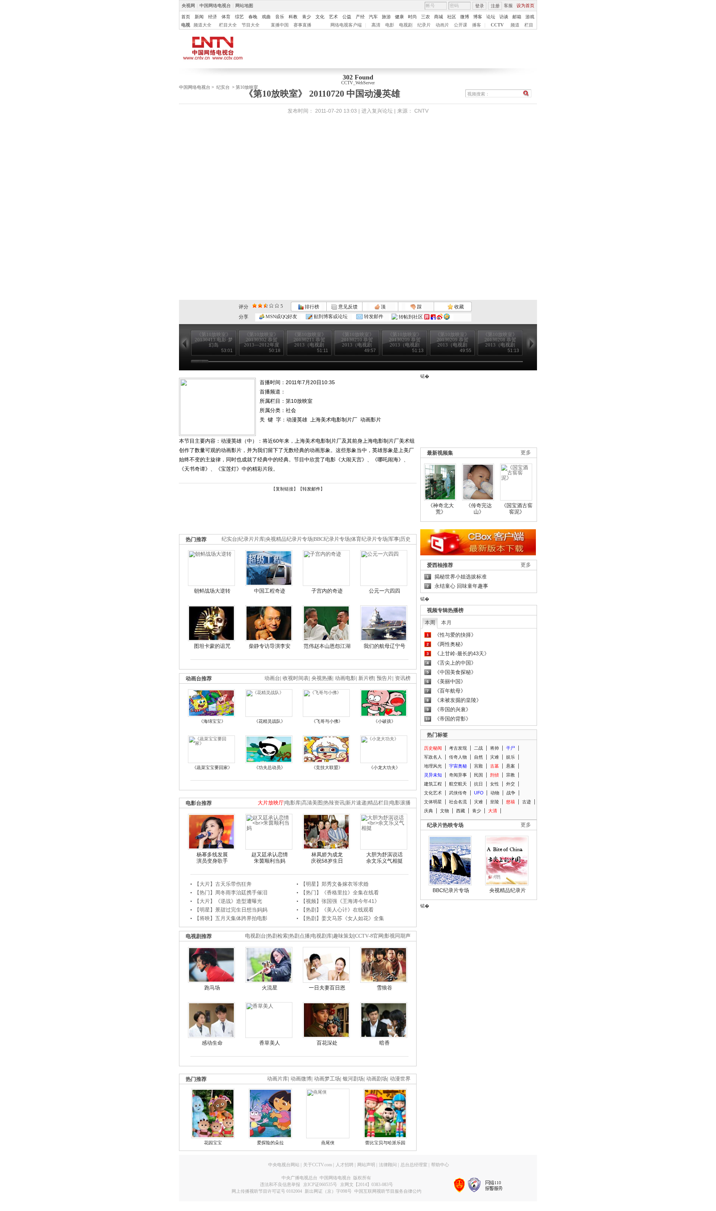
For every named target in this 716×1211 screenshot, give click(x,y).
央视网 (188, 5)
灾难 (494, 757)
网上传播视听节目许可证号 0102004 (267, 1191)
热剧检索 (277, 936)
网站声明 (366, 1164)
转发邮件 (373, 316)
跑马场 (212, 988)
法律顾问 (388, 1164)
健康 (399, 16)
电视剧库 (321, 936)
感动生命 (212, 1043)
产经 (360, 16)
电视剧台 (255, 936)
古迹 (526, 801)
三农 (425, 16)
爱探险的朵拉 (270, 1142)
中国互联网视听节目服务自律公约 (387, 1191)
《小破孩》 (384, 721)
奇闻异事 (458, 775)
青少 (306, 16)
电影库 (293, 803)
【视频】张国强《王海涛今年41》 (340, 901)
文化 (319, 16)
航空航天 (458, 784)
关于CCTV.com (317, 1164)
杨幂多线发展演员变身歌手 (212, 857)
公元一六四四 (384, 591)
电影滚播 (400, 803)
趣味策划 (343, 936)
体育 (226, 16)
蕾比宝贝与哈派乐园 (385, 1142)
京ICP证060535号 (320, 1184)
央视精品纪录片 (507, 890)
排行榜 (311, 307)
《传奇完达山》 (479, 508)
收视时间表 (296, 678)
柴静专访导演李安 (270, 646)
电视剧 (405, 25)
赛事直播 (302, 25)
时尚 (412, 16)
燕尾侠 (328, 1142)
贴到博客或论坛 (330, 316)
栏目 (528, 25)
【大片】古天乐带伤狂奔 (223, 884)
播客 (476, 25)
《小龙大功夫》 (384, 767)
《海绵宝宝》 (212, 721)
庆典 (428, 810)
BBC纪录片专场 (332, 539)
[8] (271, 306)
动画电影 (345, 678)
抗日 (478, 784)
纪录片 (424, 25)
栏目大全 (228, 25)
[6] (265, 306)
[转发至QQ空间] (447, 317)
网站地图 (244, 5)
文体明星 (433, 801)
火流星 (269, 988)
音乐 (279, 16)
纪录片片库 (251, 539)
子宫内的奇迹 (327, 591)
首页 (185, 16)
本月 (446, 622)
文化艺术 (433, 793)
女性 (494, 784)
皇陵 (494, 801)
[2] (254, 306)
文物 (444, 810)
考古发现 (458, 748)
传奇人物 (458, 757)
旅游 (386, 16)
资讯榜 (403, 678)
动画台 (272, 678)
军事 (394, 539)
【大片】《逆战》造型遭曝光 (228, 901)
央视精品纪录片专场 (289, 539)
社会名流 (458, 801)
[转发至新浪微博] (440, 317)
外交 (510, 784)
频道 (515, 25)
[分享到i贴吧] (433, 317)
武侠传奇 (458, 793)
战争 (510, 793)
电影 (389, 25)
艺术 (333, 16)
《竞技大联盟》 (327, 767)
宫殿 (478, 766)
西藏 (460, 810)
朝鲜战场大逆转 (212, 591)
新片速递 (356, 803)
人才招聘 (345, 1164)
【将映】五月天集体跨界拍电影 (230, 918)
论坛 (490, 16)
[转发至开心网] (427, 317)
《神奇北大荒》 (441, 508)
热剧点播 (299, 936)
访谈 (503, 16)
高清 (375, 25)
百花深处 (327, 1043)
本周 (430, 622)
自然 (478, 757)
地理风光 (433, 766)
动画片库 (277, 1079)
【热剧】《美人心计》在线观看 (337, 910)
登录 (479, 6)
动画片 (442, 25)
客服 (508, 5)
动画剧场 (376, 1079)
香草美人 (269, 1043)
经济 (212, 16)
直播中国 (280, 25)
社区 (451, 16)
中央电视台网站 (283, 1164)
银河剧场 (353, 1079)
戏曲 (266, 16)
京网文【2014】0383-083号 (366, 1184)
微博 (464, 16)
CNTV (421, 111)
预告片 (384, 678)
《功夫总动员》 (269, 767)
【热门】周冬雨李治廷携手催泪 (230, 892)
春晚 (252, 16)
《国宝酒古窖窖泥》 (517, 508)
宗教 (510, 775)
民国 (478, 775)
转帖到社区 (411, 317)
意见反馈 (347, 307)
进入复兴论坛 (377, 111)
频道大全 (202, 25)
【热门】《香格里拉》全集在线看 (340, 892)
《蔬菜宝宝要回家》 (212, 767)
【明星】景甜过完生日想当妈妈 (230, 910)
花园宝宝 (213, 1142)
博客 (477, 16)
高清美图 (312, 803)
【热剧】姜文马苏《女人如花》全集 (342, 918)
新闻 (199, 16)
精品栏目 (378, 803)
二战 (478, 748)
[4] (260, 306)
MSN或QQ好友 (280, 316)
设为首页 (525, 5)
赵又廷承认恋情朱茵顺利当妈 (269, 857)
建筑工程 (433, 784)
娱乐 (510, 757)
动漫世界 (400, 1079)
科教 (293, 16)
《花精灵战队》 (269, 721)
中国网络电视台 (215, 5)
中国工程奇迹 (269, 591)
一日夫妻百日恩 (327, 988)
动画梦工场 (327, 1079)
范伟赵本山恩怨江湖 (327, 646)
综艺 (239, 16)
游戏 (529, 16)
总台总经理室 (414, 1164)
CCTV (497, 25)
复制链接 (284, 489)
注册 (495, 6)
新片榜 (366, 678)
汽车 (373, 16)
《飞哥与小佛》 (327, 721)
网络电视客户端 (346, 25)
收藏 (458, 307)
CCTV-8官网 (369, 936)
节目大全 (251, 25)
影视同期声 (397, 936)
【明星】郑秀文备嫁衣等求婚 (334, 884)
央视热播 (321, 678)
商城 (438, 16)
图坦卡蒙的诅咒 (212, 646)
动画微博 (301, 1079)
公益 (346, 16)
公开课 (460, 25)
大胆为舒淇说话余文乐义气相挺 (384, 857)
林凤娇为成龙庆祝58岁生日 (327, 857)
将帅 (494, 748)
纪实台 (223, 87)
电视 (185, 25)
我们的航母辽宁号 (384, 646)
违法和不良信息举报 (280, 1184)
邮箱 (516, 16)
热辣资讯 (334, 803)
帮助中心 (440, 1164)
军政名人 (433, 757)
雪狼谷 (384, 988)
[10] (277, 306)
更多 (526, 452)
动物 (494, 793)
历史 (405, 539)
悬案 (510, 766)
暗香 (384, 1043)
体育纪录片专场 (369, 539)
